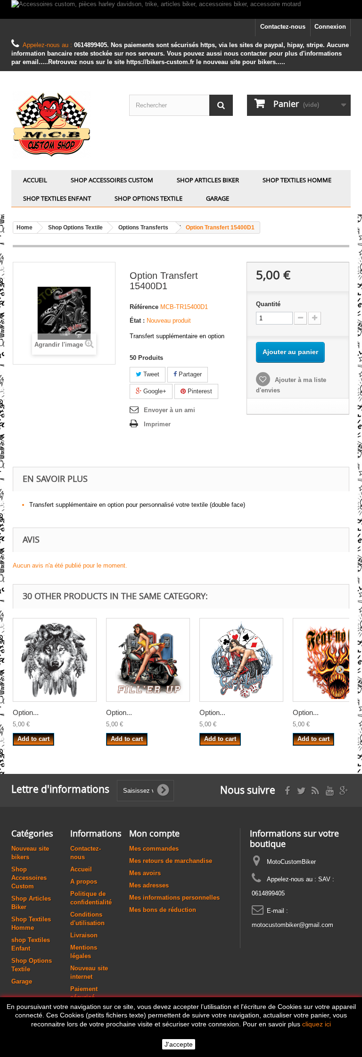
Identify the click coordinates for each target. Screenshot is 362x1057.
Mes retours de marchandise (170, 860)
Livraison (84, 935)
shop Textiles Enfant (57, 198)
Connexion (330, 26)
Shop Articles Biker (208, 180)
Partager (189, 374)
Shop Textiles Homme (297, 180)
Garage (217, 198)
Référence (144, 306)
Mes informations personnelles (174, 897)
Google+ (153, 391)
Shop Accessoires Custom (112, 180)
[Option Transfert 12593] (55, 660)
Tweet (150, 374)
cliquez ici (316, 1024)
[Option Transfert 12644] (148, 660)
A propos (83, 881)
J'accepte (179, 1044)
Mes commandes (154, 848)
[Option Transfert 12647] (241, 660)
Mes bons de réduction (162, 909)
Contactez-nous (282, 26)
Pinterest (199, 391)
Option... (26, 712)
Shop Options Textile (148, 198)
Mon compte (154, 833)
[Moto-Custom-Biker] (63, 124)
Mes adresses (149, 885)
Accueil (35, 180)
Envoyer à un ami (169, 410)
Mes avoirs (145, 873)
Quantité (268, 304)
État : (137, 320)
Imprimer (157, 424)
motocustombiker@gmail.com (292, 924)
